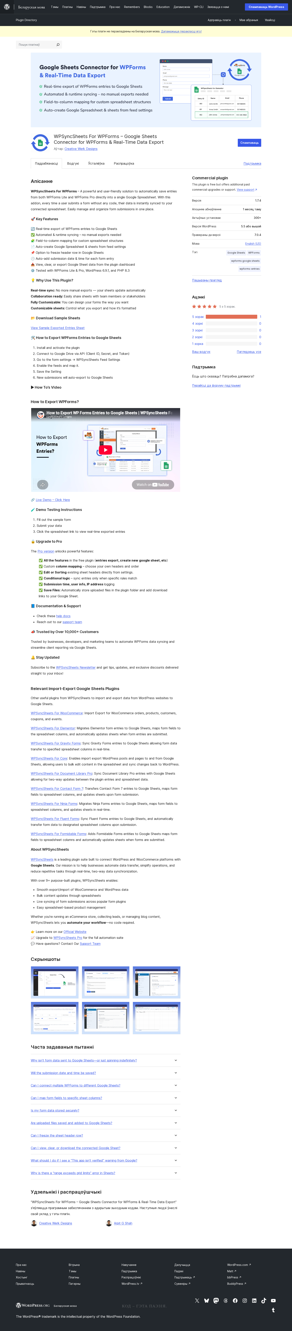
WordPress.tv (132, 1283)
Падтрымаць (184, 1277)
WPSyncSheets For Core (49, 758)
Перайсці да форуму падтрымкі (216, 385)
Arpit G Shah (123, 1223)
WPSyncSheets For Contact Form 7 (57, 788)
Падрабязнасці (46, 163)
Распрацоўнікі (131, 1277)
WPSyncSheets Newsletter (76, 667)
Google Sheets (236, 252)
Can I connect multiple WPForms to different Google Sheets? (75, 1085)
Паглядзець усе (249, 352)
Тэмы (72, 1271)
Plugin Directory (26, 20)
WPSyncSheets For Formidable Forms (58, 834)
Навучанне (129, 1264)
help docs (63, 616)
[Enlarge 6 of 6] (175, 1007)
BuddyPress (237, 1283)
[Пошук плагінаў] (58, 45)
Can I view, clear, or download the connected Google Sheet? (75, 1148)
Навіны (20, 1271)
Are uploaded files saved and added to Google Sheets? (71, 1123)
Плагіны (74, 1277)
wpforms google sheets (245, 260)
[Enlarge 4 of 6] (73, 1007)
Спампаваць (249, 142)
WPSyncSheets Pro (67, 938)
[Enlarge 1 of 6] (73, 972)
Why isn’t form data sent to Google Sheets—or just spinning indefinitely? (84, 1060)
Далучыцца (182, 1264)
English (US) (253, 243)
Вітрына (74, 1264)
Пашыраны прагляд (207, 280)
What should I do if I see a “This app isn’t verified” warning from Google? (84, 1160)
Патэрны (74, 1283)
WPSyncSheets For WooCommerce (57, 713)
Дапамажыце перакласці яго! (181, 31)
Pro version (46, 551)
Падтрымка (252, 163)
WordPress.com (239, 1264)
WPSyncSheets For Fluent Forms (55, 819)
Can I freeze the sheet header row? (57, 1135)
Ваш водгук (201, 352)
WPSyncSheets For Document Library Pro (61, 773)
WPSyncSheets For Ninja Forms (54, 804)
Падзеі (178, 1271)
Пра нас (21, 1264)
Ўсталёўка (96, 163)
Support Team (90, 944)
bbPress (234, 1277)
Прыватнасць (25, 1283)
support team (72, 622)
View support (245, 189)
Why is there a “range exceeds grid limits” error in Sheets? (73, 1173)
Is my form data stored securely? (55, 1110)
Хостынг (21, 1277)
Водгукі (73, 163)
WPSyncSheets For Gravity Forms (56, 743)
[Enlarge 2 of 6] (124, 972)
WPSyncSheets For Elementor (53, 728)
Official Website (75, 932)
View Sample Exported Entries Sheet (58, 328)
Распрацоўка (124, 163)
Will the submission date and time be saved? (63, 1073)
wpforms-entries (250, 268)
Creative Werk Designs (81, 149)
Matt (232, 1271)
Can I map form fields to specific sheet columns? (66, 1098)
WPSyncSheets (42, 859)
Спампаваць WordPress (266, 7)
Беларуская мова (65, 1305)
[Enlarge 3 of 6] (175, 972)
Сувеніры (182, 1283)
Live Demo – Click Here (53, 500)
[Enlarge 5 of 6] (124, 1007)
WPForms (254, 252)
